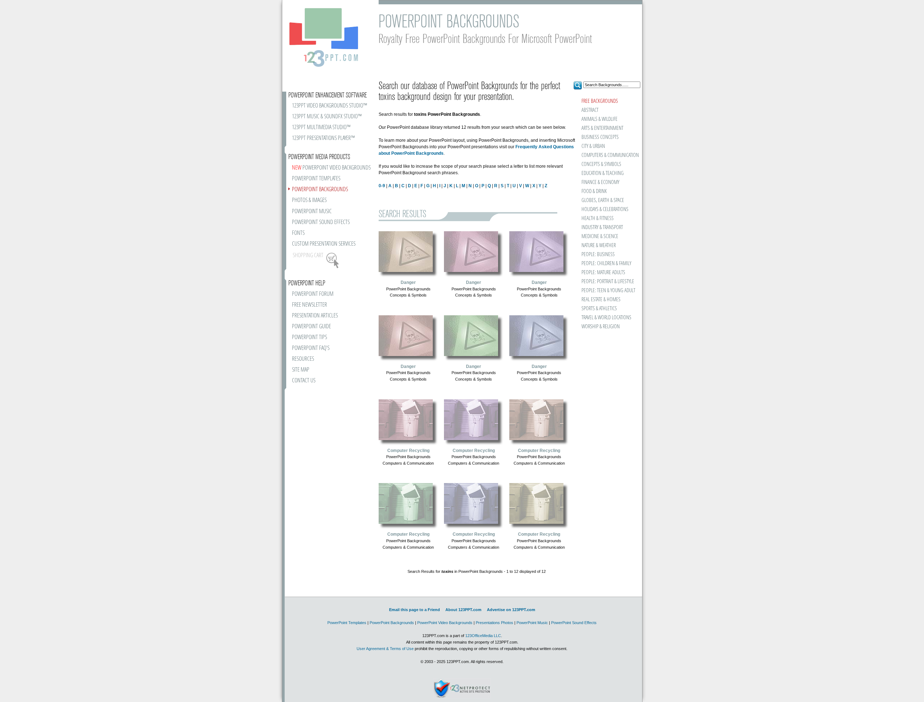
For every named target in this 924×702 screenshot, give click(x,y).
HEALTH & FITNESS (597, 218)
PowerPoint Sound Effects (574, 622)
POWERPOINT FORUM (313, 294)
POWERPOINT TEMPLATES (316, 178)
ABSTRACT (589, 110)
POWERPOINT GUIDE (311, 326)
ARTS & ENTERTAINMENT (602, 128)
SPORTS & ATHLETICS (599, 309)
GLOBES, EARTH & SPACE (602, 200)
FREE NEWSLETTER (309, 305)
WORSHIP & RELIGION (600, 327)
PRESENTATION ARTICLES (315, 315)
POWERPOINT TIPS (309, 337)
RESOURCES (303, 359)
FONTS (298, 233)
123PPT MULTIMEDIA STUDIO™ (321, 127)
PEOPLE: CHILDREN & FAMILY (606, 263)
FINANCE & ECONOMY (600, 182)
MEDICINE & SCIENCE (599, 236)
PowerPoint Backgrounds (392, 622)
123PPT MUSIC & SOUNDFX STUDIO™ (327, 116)
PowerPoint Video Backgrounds (444, 622)
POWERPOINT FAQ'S (311, 348)
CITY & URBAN (593, 146)
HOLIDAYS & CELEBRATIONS (604, 209)
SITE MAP (300, 370)
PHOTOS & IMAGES (309, 200)
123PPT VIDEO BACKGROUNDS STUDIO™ (329, 105)
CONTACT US (303, 380)
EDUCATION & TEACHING (602, 173)
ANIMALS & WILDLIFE (599, 119)
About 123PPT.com (463, 609)
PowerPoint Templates (346, 622)
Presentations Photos (494, 622)
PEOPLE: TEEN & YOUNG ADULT (608, 291)
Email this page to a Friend (414, 609)
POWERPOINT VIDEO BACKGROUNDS (331, 167)
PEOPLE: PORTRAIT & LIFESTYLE (607, 281)
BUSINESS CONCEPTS (600, 137)
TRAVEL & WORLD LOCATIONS (606, 318)
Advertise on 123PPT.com (511, 609)
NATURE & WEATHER (598, 245)
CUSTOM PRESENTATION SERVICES (324, 244)
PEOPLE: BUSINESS (598, 254)
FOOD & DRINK (594, 191)
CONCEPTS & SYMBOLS (601, 164)
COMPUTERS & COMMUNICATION (609, 155)
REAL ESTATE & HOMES (600, 300)
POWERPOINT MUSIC (312, 211)
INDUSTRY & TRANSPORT (602, 227)
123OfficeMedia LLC (483, 635)
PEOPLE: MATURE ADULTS (603, 272)
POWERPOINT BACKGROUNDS (320, 189)
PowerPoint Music (532, 622)
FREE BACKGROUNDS (599, 101)
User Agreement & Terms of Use (385, 648)
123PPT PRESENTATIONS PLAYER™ (323, 138)
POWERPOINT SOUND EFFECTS (321, 222)
